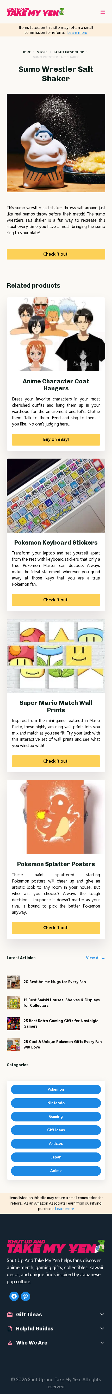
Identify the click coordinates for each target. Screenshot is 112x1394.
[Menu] (103, 11)
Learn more (77, 32)
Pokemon (56, 1089)
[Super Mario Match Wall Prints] (56, 656)
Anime (56, 1170)
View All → (95, 957)
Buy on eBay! (56, 439)
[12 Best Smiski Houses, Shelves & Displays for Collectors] (13, 1002)
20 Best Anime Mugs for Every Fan (54, 981)
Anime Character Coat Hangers (56, 385)
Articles (56, 1143)
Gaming (56, 1116)
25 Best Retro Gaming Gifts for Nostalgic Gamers (60, 1024)
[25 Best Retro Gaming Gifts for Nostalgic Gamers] (13, 1023)
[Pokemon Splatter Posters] (56, 817)
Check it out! (56, 254)
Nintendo (56, 1103)
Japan (56, 1157)
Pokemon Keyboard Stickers (56, 542)
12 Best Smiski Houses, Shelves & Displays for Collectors (61, 1003)
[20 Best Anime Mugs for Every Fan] (13, 982)
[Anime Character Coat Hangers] (56, 334)
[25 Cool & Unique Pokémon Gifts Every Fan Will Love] (13, 1044)
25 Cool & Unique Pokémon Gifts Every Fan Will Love (62, 1044)
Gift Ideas (56, 1130)
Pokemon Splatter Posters (56, 864)
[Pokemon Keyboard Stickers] (56, 496)
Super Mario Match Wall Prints (56, 706)
